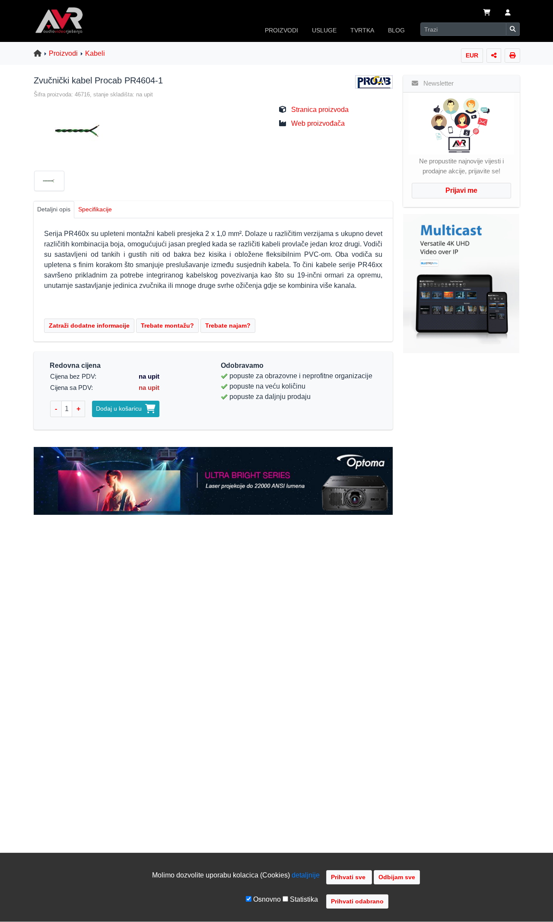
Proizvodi (63, 53)
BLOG (396, 30)
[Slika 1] (52, 182)
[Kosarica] (487, 13)
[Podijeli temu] (493, 55)
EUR (472, 55)
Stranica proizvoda (320, 109)
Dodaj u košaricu (120, 408)
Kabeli (95, 53)
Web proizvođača (318, 123)
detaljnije (306, 875)
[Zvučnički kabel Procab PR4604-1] (76, 130)
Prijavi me (461, 190)
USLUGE (324, 30)
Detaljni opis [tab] (53, 209)
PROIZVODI (281, 30)
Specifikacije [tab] (95, 209)
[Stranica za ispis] (512, 55)
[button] (508, 13)
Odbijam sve (396, 877)
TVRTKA (362, 30)
